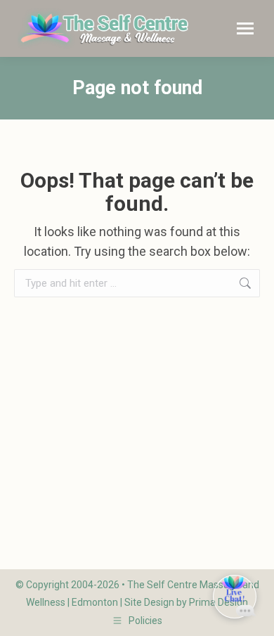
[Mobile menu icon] (245, 28)
